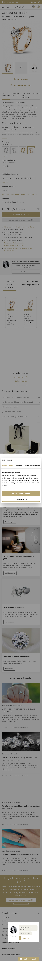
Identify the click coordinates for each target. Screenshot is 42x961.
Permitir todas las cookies (21, 493)
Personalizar (20, 499)
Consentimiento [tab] (7, 465)
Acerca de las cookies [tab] (32, 465)
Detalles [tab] (19, 465)
